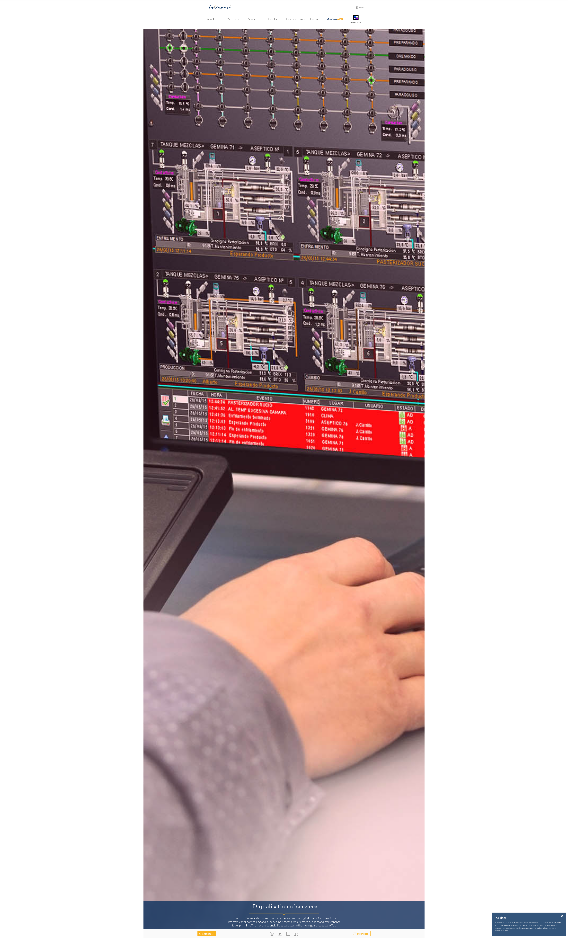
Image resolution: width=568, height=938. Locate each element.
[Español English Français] (362, 7)
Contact (315, 19)
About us (212, 19)
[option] (284, 479)
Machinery (233, 19)
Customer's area (295, 19)
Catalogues (208, 933)
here (507, 931)
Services (253, 19)
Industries (274, 19)
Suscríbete (362, 933)
